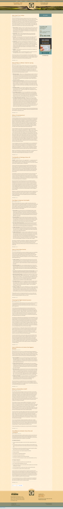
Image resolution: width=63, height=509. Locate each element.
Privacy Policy (13, 505)
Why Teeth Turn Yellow (18, 15)
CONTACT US (45, 52)
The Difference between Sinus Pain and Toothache (22, 431)
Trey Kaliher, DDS (17, 3)
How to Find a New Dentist (19, 249)
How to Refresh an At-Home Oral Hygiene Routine (23, 347)
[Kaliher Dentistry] (31, 507)
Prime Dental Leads (49, 504)
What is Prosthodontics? (18, 115)
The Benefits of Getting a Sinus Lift (21, 157)
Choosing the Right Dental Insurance (21, 300)
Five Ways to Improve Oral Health (20, 200)
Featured (16, 60)
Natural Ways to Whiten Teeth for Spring (22, 63)
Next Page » (20, 485)
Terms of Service (18, 505)
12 (18, 485)
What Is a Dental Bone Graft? (19, 389)
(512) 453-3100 (44, 3)
